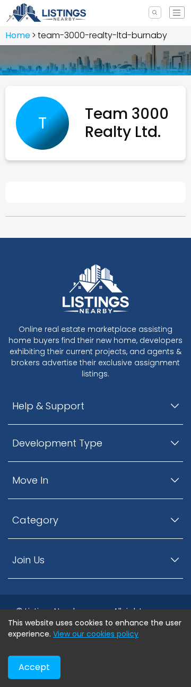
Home (17, 35)
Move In (30, 480)
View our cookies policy (95, 634)
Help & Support (48, 406)
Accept (34, 667)
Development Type (57, 443)
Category (35, 520)
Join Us (28, 559)
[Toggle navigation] (177, 12)
